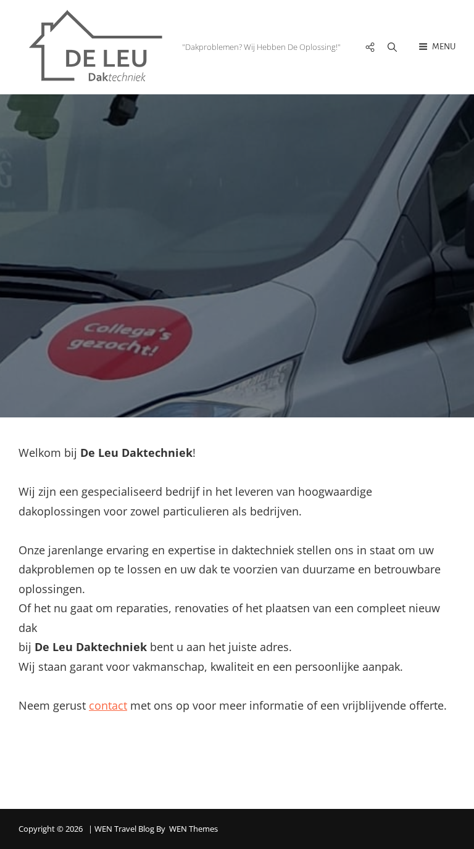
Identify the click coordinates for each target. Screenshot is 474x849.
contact (108, 705)
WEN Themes (193, 828)
